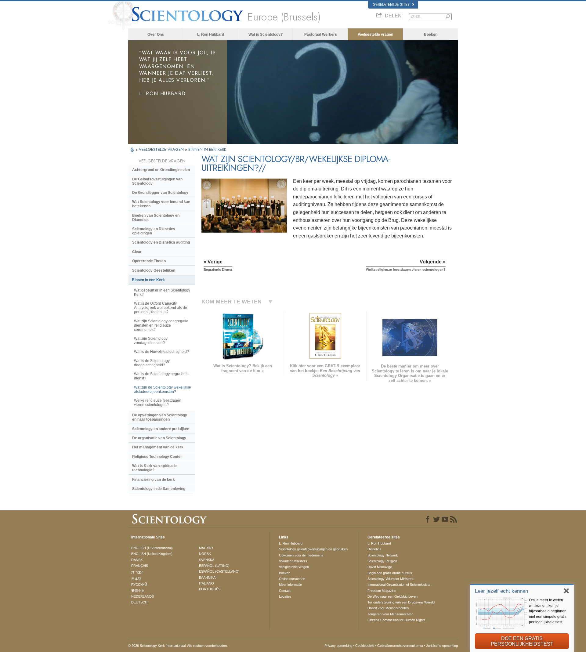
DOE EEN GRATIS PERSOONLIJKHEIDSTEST (522, 641)
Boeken (430, 34)
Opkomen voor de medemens (301, 555)
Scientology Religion (382, 561)
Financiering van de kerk (153, 479)
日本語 (136, 579)
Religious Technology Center (157, 457)
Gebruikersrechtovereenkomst (400, 645)
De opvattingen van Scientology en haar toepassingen (159, 417)
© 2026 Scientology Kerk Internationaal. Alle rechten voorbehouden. (178, 645)
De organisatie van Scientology (159, 438)
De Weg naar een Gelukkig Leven (392, 596)
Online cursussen (292, 579)
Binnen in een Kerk (148, 280)
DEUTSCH (139, 602)
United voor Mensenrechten (388, 608)
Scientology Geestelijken (153, 270)
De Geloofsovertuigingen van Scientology (157, 181)
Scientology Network (382, 555)
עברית (137, 572)
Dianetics (374, 549)
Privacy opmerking (338, 645)
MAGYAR (206, 548)
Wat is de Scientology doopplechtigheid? (152, 363)
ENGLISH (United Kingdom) (151, 554)
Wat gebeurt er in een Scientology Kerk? (162, 292)
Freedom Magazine (381, 590)
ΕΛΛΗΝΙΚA (207, 577)
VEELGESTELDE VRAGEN (162, 149)
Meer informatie (290, 584)
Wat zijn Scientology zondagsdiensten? (151, 340)
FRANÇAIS (139, 565)
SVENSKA (206, 560)
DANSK (137, 560)
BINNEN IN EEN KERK (207, 149)
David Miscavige (379, 567)
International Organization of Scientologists (398, 584)
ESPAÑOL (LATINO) (214, 565)
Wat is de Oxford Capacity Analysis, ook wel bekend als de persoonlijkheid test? (160, 307)
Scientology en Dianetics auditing (161, 242)
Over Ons (155, 34)
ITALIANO (206, 583)
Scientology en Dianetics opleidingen (153, 231)
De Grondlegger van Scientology (160, 192)
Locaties (285, 596)
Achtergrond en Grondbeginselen (161, 170)
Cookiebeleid (364, 645)
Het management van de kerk (157, 447)
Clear (137, 252)
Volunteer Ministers (293, 561)
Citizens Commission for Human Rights (396, 620)
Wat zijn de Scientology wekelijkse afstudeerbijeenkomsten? (162, 389)
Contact (285, 590)
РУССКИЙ (139, 584)
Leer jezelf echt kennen (501, 591)
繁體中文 (138, 590)
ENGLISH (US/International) (152, 548)
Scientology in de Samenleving (158, 489)
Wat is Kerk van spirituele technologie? (154, 468)
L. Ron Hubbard (210, 34)
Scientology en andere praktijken (160, 429)
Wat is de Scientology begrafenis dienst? (161, 376)
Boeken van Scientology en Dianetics (155, 217)
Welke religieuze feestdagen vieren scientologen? (157, 402)
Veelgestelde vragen (375, 34)
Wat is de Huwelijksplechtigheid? (161, 352)
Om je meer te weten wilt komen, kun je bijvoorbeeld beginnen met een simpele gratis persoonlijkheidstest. (547, 611)
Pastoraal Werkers (320, 34)
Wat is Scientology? (265, 34)
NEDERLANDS (142, 596)
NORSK (205, 554)
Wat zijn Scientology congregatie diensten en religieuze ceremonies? (161, 325)
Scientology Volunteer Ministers (390, 579)
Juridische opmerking (442, 645)
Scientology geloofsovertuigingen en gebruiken (313, 549)
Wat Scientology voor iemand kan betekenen (161, 204)
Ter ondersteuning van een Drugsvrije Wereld (401, 602)
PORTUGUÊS (209, 589)
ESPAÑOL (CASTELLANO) (219, 571)
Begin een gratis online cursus (389, 573)
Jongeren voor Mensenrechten (390, 614)
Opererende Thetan (149, 261)
